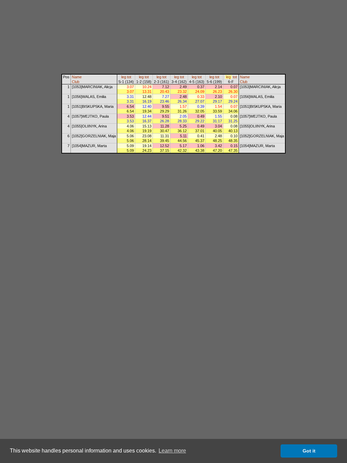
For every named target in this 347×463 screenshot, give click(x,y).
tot (129, 77)
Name (77, 77)
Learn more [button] (172, 451)
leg (123, 77)
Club (75, 82)
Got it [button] (309, 451)
